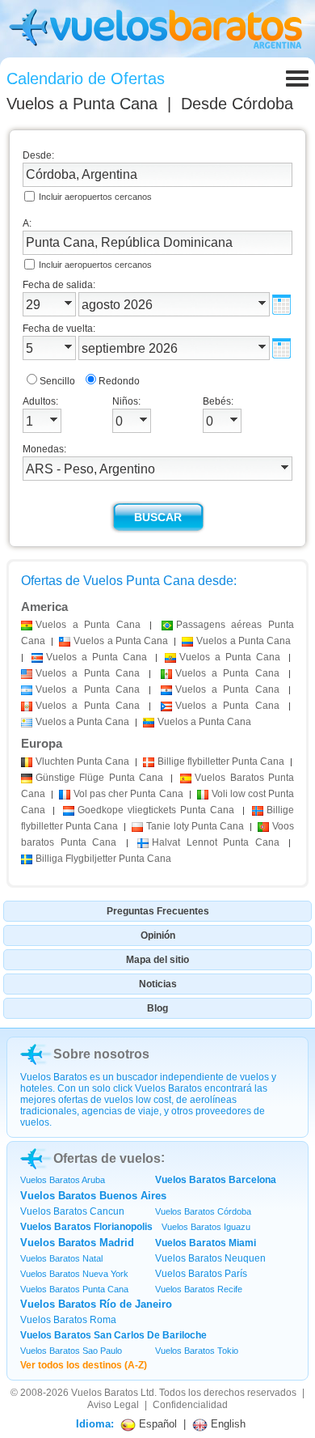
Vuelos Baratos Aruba (62, 1180)
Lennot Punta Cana (215, 842)
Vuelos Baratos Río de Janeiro (96, 1304)
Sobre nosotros (101, 1054)
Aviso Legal (113, 1404)
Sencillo (57, 381)
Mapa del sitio (157, 959)
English (227, 1424)
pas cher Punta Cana (128, 794)
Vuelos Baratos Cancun (72, 1211)
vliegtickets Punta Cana (156, 810)
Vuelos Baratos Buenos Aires (93, 1196)
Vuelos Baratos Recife (198, 1289)
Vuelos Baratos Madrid (77, 1243)
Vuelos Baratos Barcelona (215, 1180)
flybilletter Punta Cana (221, 761)
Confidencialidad (190, 1404)
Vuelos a (82, 103)
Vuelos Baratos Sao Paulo (71, 1350)
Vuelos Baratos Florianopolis (86, 1226)
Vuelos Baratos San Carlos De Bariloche (113, 1335)
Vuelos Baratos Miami (205, 1243)
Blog (157, 1008)
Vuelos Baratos (104, 1392)
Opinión (158, 935)
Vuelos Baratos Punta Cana (74, 1289)
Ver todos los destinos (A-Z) (83, 1365)
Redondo (119, 381)
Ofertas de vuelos (107, 1158)
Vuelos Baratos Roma (68, 1320)
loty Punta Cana (194, 826)
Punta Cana (82, 761)
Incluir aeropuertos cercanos (95, 196)
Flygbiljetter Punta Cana (103, 858)
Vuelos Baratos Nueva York (74, 1274)
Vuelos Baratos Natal (61, 1258)
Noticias (158, 984)
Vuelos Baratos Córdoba (203, 1211)
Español (156, 1424)
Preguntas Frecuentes (158, 911)
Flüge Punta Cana (99, 777)
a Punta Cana (88, 624)
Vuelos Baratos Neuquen (210, 1258)
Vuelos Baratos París (201, 1273)
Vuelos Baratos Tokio (196, 1350)
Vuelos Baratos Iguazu (206, 1227)
